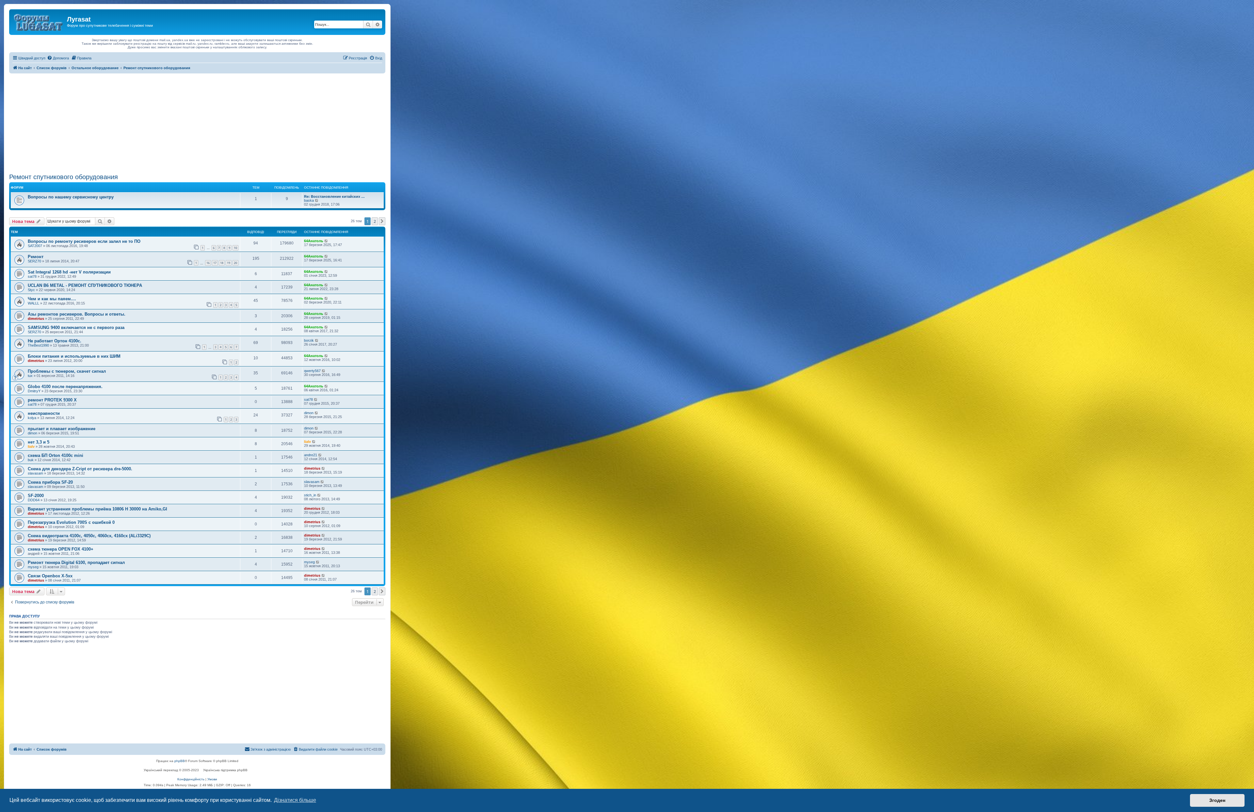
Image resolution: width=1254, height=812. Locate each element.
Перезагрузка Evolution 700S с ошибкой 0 (71, 522)
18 (221, 263)
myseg (33, 567)
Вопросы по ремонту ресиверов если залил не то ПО (84, 241)
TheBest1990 (38, 345)
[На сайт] (39, 21)
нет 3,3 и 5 (38, 442)
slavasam (35, 473)
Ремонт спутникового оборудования (63, 176)
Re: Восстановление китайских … (334, 196)
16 (208, 263)
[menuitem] (58, 58)
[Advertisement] (197, 122)
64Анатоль (313, 241)
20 (235, 263)
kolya (32, 418)
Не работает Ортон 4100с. (54, 340)
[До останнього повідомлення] (326, 241)
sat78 (32, 276)
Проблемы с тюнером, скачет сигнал (67, 371)
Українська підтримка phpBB (225, 770)
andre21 (310, 455)
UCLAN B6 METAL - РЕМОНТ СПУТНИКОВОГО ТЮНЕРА (85, 285)
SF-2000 (36, 495)
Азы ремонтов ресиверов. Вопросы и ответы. (76, 314)
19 (228, 263)
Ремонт (35, 256)
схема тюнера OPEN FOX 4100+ (60, 549)
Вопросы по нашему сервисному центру (71, 197)
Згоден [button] (1217, 800)
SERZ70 (34, 261)
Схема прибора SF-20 (50, 482)
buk (31, 460)
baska (309, 200)
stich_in (310, 495)
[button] (382, 221)
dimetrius (36, 318)
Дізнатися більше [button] (295, 800)
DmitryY (34, 391)
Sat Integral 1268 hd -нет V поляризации (69, 272)
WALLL (33, 303)
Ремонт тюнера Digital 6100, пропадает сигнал (76, 562)
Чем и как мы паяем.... (52, 298)
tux (30, 376)
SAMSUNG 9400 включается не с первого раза (76, 327)
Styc (31, 290)
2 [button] (375, 221)
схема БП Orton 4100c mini (55, 455)
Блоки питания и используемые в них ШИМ (74, 356)
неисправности (44, 413)
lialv (31, 446)
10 (235, 248)
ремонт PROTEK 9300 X (52, 400)
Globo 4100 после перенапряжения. (65, 386)
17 (215, 263)
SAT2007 (35, 246)
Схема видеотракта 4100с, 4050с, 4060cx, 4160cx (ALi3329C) (89, 535)
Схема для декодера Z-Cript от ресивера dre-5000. (80, 468)
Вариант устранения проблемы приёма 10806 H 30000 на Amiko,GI (97, 509)
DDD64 (34, 500)
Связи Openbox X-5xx (50, 575)
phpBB (179, 761)
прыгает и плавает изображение (61, 428)
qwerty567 (312, 371)
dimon (309, 413)
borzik (309, 340)
